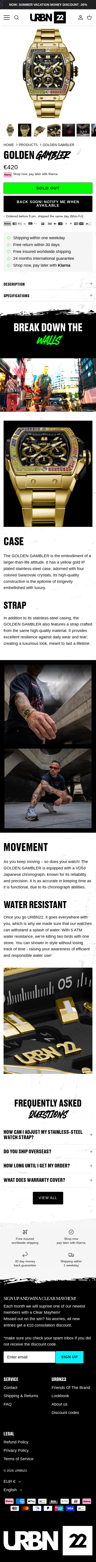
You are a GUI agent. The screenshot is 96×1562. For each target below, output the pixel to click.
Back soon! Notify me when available (48, 203)
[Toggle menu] (7, 17)
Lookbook (60, 1396)
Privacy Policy (16, 1450)
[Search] (19, 17)
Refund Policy (16, 1442)
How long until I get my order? (37, 1165)
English (10, 1490)
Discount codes (65, 1412)
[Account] (79, 17)
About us (59, 1404)
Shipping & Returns (21, 1396)
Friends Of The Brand (71, 1387)
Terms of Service (18, 1459)
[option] (48, 73)
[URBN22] (48, 17)
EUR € (9, 1481)
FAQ (8, 1404)
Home (9, 145)
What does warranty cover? (34, 1180)
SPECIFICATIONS (16, 296)
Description (14, 284)
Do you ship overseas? (27, 1151)
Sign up (69, 1357)
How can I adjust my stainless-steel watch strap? (43, 1135)
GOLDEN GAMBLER (58, 145)
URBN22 (21, 1470)
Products (28, 145)
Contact (10, 1387)
